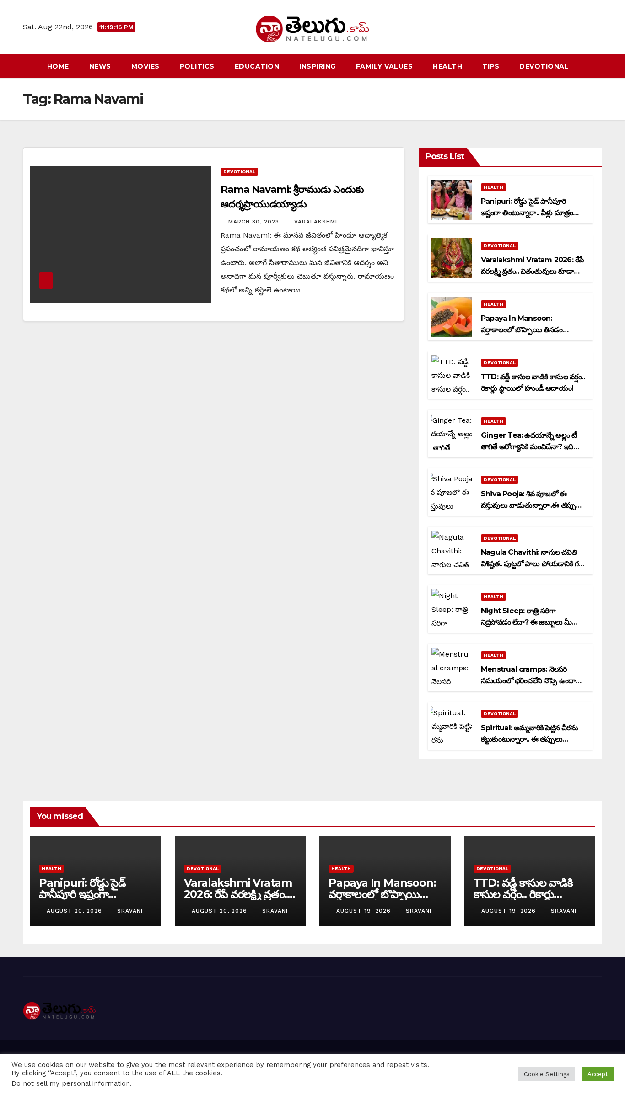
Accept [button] (597, 1074)
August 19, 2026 (364, 911)
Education (257, 66)
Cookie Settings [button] (547, 1074)
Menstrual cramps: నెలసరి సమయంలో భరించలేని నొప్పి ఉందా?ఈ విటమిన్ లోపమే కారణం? (530, 680)
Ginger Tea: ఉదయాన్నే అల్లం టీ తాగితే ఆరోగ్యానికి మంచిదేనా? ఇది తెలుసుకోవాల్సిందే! (529, 446)
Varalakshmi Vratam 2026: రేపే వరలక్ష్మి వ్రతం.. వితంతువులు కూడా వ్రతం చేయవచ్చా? (532, 271)
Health (447, 66)
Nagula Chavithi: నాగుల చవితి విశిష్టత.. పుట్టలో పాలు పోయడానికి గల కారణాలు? (532, 563)
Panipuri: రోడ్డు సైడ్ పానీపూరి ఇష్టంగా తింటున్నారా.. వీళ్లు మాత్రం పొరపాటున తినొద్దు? (527, 212)
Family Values (384, 66)
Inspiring (317, 66)
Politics (197, 66)
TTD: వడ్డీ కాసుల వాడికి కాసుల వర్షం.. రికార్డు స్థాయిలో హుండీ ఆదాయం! (528, 894)
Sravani (130, 911)
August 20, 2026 (75, 911)
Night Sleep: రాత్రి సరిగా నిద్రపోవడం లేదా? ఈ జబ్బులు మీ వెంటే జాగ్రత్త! (526, 622)
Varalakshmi (315, 221)
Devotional (544, 66)
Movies (145, 66)
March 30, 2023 (254, 221)
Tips (490, 66)
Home (58, 66)
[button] (595, 66)
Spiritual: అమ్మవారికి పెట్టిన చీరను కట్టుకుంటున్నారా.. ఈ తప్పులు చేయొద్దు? (529, 739)
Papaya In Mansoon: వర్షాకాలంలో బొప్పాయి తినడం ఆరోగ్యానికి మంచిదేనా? (522, 329)
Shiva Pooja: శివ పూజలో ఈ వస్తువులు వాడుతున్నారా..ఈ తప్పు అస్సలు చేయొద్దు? (528, 505)
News (100, 66)
